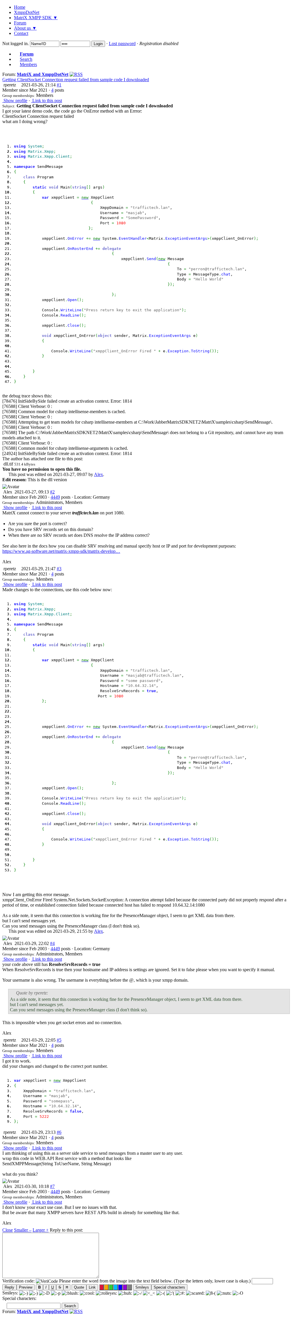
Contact (21, 33)
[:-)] (23, 1292)
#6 (59, 1132)
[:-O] (238, 1292)
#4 (52, 943)
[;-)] (33, 1292)
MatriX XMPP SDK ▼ (36, 17)
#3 (59, 568)
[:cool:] (87, 1292)
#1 (59, 84)
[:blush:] (70, 1292)
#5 (59, 1040)
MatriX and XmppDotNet (42, 74)
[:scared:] (195, 1292)
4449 (55, 497)
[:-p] (56, 1292)
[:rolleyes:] (106, 1292)
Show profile (14, 100)
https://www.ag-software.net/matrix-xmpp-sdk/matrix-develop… (61, 551)
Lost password (122, 43)
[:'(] (170, 1292)
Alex (98, 474)
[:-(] (160, 1292)
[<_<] (149, 1292)
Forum (20, 22)
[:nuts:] (224, 1292)
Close (7, 1229)
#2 (52, 491)
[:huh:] (125, 1292)
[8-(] (211, 1292)
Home (19, 7)
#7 (52, 1186)
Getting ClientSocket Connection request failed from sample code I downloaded (75, 79)
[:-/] (137, 1292)
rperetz (9, 84)
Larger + (41, 1229)
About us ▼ (25, 28)
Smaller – (22, 1229)
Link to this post (46, 100)
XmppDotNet (26, 12)
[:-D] (44, 1292)
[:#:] (180, 1292)
